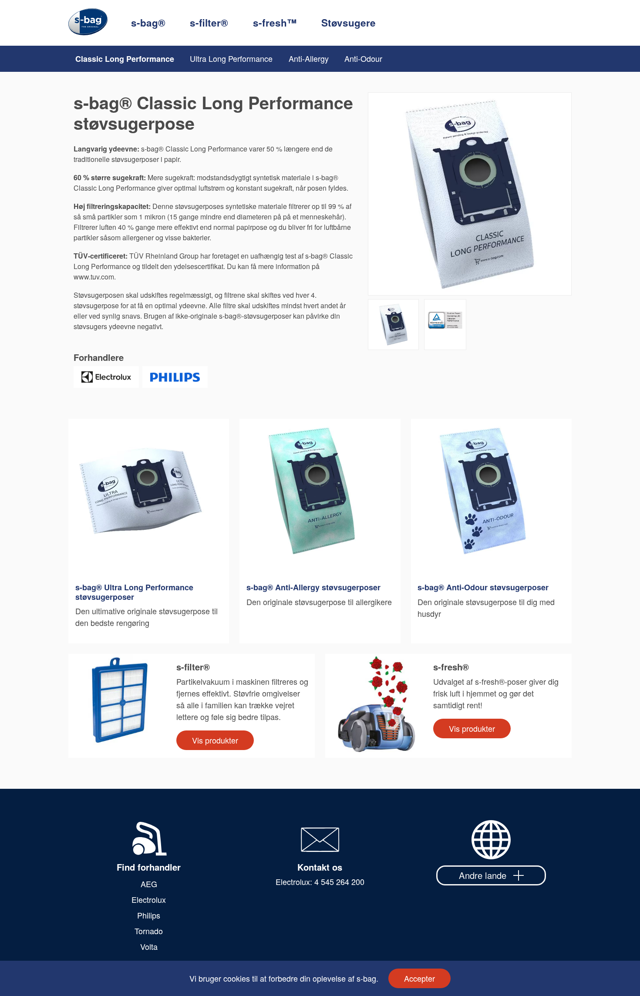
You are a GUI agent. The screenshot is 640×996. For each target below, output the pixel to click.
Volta (149, 946)
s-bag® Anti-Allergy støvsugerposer (313, 587)
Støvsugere (348, 23)
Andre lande (482, 875)
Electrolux (148, 899)
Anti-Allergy (309, 58)
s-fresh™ (275, 23)
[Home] (99, 22)
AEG (149, 883)
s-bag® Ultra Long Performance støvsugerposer (134, 592)
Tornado (149, 930)
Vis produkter (215, 740)
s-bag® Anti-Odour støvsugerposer (483, 587)
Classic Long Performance (124, 58)
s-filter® (209, 23)
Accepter (419, 978)
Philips (148, 915)
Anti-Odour (363, 58)
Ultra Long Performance (231, 58)
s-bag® (148, 23)
